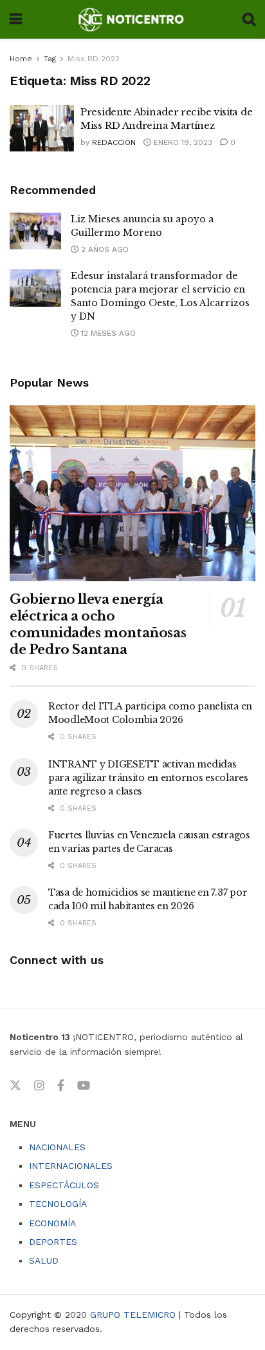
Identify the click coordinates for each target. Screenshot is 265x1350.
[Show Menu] (16, 19)
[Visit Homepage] (132, 19)
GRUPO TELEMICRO (133, 1314)
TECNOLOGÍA (58, 1204)
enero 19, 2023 (181, 142)
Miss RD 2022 (94, 58)
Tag (50, 58)
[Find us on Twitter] (15, 1086)
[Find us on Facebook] (60, 1086)
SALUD (44, 1260)
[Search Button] (248, 19)
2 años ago (103, 249)
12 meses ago (107, 333)
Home (21, 58)
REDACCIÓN (114, 142)
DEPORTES (53, 1242)
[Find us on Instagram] (39, 1086)
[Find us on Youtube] (83, 1086)
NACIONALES (57, 1147)
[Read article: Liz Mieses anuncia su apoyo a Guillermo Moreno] (35, 231)
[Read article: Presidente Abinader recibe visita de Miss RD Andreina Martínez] (42, 128)
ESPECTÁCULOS (64, 1185)
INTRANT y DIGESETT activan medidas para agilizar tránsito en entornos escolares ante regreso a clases (148, 777)
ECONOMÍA (52, 1223)
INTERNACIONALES (71, 1166)
